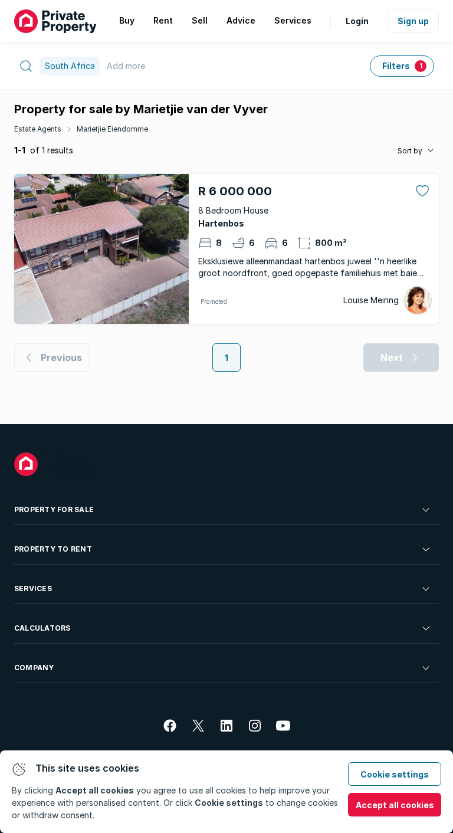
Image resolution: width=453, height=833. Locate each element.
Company (34, 667)
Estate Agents (37, 128)
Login (357, 21)
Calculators (42, 628)
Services (33, 588)
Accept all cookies (395, 805)
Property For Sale (54, 509)
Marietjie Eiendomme (112, 128)
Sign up (413, 21)
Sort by (410, 150)
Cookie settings (394, 774)
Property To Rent (53, 549)
